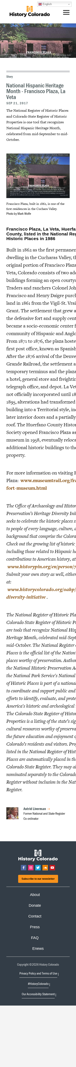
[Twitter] (38, 867)
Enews (38, 948)
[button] (66, 13)
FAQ (35, 938)
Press (35, 927)
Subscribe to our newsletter (38, 878)
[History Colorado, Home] (29, 11)
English (47, 4)
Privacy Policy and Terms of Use (38, 973)
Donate (35, 905)
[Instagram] (31, 867)
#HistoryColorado (38, 983)
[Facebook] (23, 867)
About (35, 895)
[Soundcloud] (45, 867)
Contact (34, 916)
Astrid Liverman (35, 808)
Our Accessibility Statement (38, 994)
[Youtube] (52, 867)
